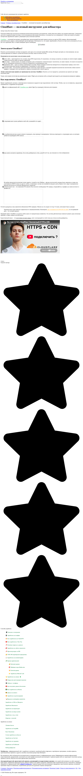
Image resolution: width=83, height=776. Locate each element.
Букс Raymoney (10, 731)
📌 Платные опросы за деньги (14, 645)
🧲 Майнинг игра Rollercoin (17, 667)
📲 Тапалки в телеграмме (13, 632)
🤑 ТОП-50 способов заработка (12, 18)
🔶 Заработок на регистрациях (14, 696)
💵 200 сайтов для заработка (12, 17)
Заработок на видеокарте (13, 708)
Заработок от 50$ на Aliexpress (14, 702)
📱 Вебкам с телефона (12, 683)
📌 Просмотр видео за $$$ (13, 651)
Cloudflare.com (24, 87)
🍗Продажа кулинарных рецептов (15, 699)
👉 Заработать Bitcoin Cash (16, 673)
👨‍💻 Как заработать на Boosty (14, 689)
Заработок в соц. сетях (12, 715)
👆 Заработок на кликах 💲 (13, 676)
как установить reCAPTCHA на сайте (58, 209)
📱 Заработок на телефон (13, 635)
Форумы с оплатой (11, 718)
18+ (77, 768)
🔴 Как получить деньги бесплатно (16, 686)
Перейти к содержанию (7, 1)
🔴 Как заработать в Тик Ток (14, 641)
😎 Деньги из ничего (11, 692)
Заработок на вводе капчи (13, 711)
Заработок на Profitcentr (12, 744)
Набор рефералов (10, 747)
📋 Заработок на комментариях (14, 657)
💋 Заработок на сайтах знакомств (15, 648)
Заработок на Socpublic (12, 728)
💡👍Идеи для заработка (11, 20)
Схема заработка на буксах (13, 735)
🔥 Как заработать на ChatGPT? (15, 638)
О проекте (3, 768)
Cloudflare (3, 39)
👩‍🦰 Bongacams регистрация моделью (16, 680)
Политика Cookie (54, 768)
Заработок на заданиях (12, 741)
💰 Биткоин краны (14, 664)
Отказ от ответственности (67, 768)
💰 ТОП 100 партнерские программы (16, 654)
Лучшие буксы (10, 725)
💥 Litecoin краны (14, 670)
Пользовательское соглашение (40, 768)
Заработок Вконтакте (12, 705)
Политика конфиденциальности (22, 768)
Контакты (10, 768)
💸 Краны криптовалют (12, 661)
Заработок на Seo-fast (12, 738)
